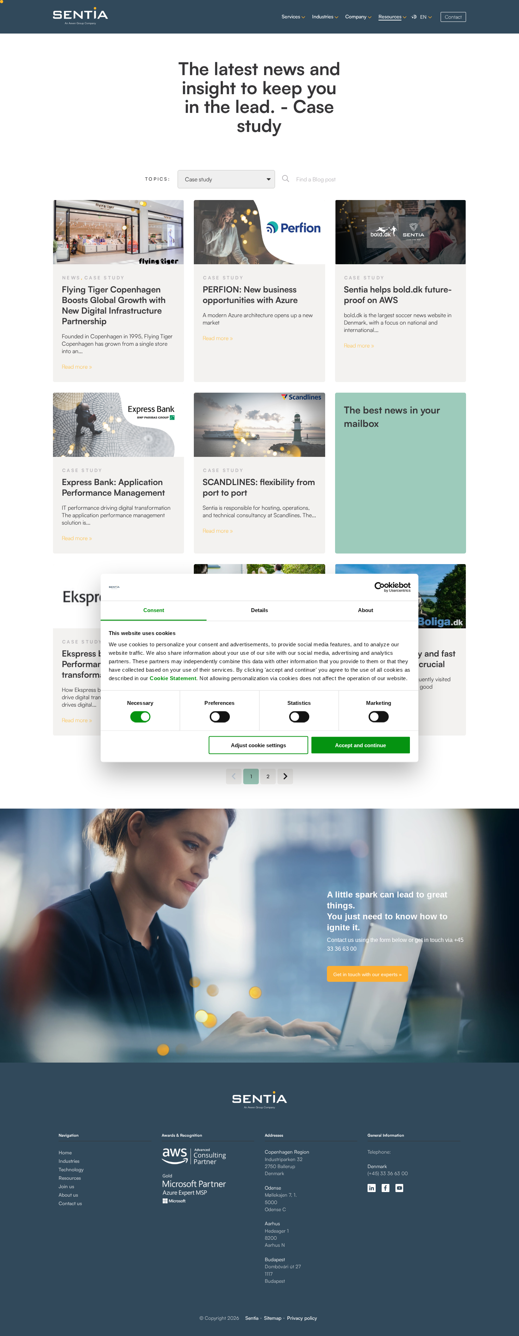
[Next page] (285, 776)
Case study (104, 277)
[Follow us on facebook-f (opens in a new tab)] (385, 1188)
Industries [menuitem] (69, 1161)
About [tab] (365, 610)
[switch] (214, 717)
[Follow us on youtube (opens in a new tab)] (399, 1188)
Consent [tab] (153, 610)
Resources (389, 16)
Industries (322, 16)
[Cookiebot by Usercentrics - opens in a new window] (380, 587)
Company (355, 16)
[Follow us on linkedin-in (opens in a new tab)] (371, 1188)
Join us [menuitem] (66, 1186)
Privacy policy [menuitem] (302, 1318)
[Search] (285, 179)
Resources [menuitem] (70, 1178)
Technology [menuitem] (71, 1169)
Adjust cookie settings (258, 745)
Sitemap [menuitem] (272, 1318)
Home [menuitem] (65, 1152)
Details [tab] (259, 610)
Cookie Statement (173, 678)
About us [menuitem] (68, 1195)
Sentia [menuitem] (251, 1318)
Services (291, 16)
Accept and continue (360, 745)
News (71, 277)
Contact (453, 17)
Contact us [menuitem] (70, 1203)
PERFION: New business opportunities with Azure (250, 294)
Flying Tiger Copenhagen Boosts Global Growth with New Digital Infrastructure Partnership (114, 305)
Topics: (158, 179)
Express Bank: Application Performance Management (113, 487)
